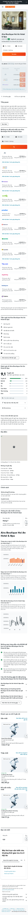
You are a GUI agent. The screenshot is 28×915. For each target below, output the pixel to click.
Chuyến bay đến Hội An (10, 871)
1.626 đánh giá (20, 39)
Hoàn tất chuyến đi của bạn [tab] (10, 860)
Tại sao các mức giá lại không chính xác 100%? (13, 900)
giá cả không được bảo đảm (8, 889)
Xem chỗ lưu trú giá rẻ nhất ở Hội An (21, 753)
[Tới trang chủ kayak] (10, 7)
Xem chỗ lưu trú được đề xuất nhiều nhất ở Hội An (21, 789)
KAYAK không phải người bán (10, 894)
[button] (26, 2)
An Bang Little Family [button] (6, 774)
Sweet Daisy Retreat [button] (6, 738)
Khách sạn (12, 908)
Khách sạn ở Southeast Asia (18, 910)
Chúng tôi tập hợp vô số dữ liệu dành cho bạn (12, 897)
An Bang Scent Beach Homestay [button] (9, 810)
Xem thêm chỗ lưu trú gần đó (21, 719)
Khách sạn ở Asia (20, 908)
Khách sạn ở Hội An (8, 873)
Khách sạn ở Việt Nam (6, 910)
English (16, 3)
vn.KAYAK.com (5, 908)
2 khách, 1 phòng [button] (8, 50)
